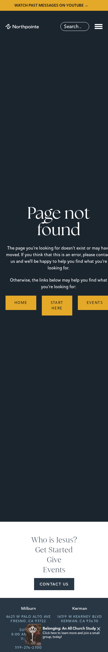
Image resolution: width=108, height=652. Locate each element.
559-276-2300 (28, 647)
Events (54, 569)
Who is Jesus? (54, 540)
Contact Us (54, 584)
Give (54, 560)
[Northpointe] (22, 26)
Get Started (54, 550)
